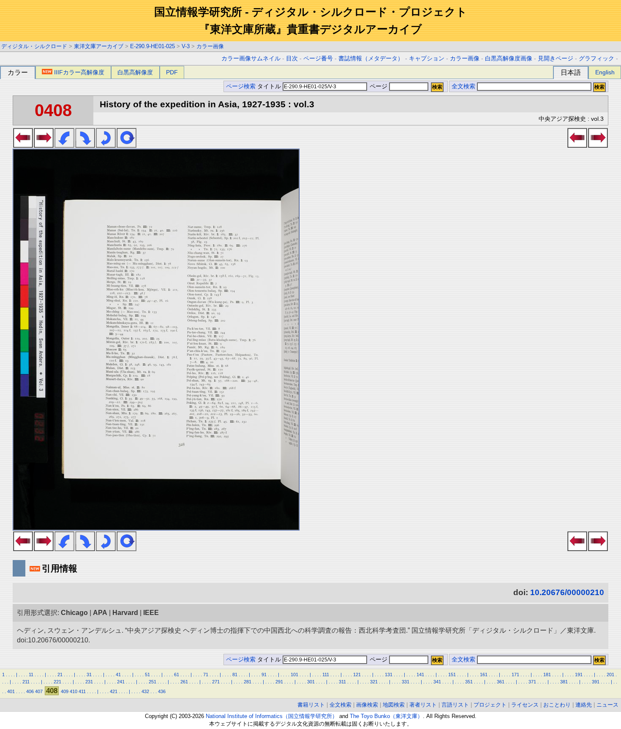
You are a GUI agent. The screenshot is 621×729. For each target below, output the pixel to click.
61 (176, 674)
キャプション (426, 58)
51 (147, 674)
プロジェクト (490, 705)
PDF (172, 72)
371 (532, 681)
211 (26, 681)
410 (73, 691)
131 (388, 674)
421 (113, 691)
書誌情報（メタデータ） (370, 58)
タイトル (270, 86)
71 (205, 674)
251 (152, 681)
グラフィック (596, 58)
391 (595, 681)
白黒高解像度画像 (508, 58)
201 (610, 674)
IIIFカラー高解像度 (79, 72)
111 (325, 674)
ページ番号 (318, 58)
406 (30, 691)
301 (311, 681)
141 (420, 674)
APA (100, 612)
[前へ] (23, 145)
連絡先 (583, 705)
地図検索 (394, 705)
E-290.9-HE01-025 (152, 46)
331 (405, 681)
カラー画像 (210, 46)
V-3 (186, 46)
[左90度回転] (64, 145)
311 (342, 681)
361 (500, 681)
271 (216, 681)
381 (564, 681)
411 (82, 691)
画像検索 (367, 705)
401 (11, 691)
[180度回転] (106, 145)
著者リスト (423, 705)
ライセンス (525, 705)
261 (184, 681)
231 (89, 681)
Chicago (74, 612)
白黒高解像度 (135, 72)
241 (121, 681)
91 (264, 674)
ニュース (607, 705)
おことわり (557, 705)
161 (484, 674)
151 (452, 674)
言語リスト (455, 705)
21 (60, 674)
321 (374, 681)
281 (247, 681)
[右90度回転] (85, 145)
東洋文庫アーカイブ (98, 46)
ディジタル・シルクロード (34, 46)
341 (437, 681)
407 (39, 691)
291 (279, 681)
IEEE (151, 612)
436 (162, 691)
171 (515, 674)
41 (118, 674)
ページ (378, 86)
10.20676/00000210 (567, 592)
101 (294, 674)
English (605, 72)
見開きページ (555, 58)
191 (579, 674)
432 (145, 691)
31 (89, 674)
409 (64, 691)
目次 (292, 58)
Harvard (125, 612)
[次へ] (44, 145)
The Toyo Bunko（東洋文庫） (386, 716)
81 (234, 674)
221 (57, 681)
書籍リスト (311, 705)
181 (547, 674)
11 (31, 674)
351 (469, 681)
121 (357, 674)
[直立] (126, 145)
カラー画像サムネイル (251, 58)
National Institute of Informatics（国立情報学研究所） (272, 716)
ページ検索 (241, 86)
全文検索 (463, 86)
